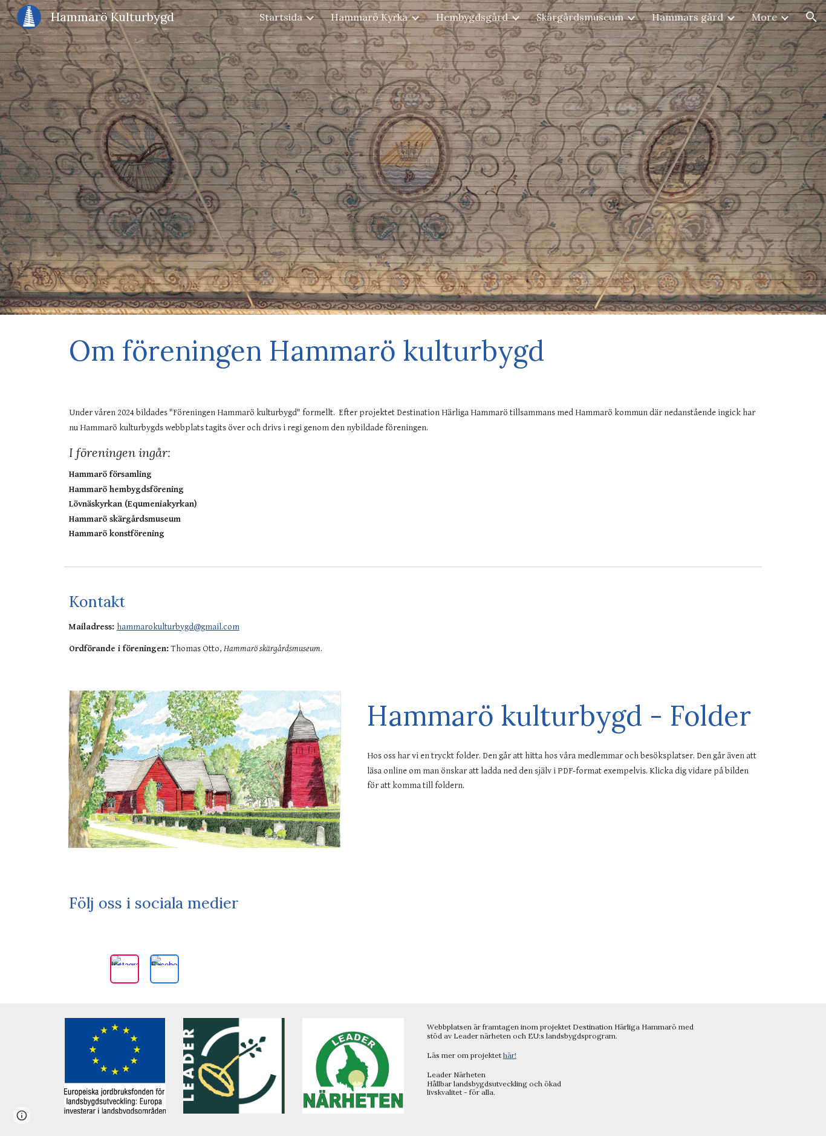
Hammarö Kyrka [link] (369, 17)
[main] (413, 350)
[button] (811, 16)
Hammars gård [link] (687, 17)
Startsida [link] (280, 17)
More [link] (764, 17)
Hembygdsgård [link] (472, 17)
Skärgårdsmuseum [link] (579, 17)
